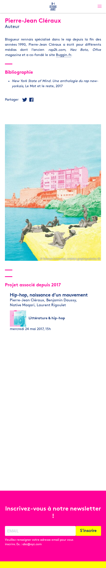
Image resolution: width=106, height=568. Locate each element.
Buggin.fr (63, 55)
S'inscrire (88, 531)
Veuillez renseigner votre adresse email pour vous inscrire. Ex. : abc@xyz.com (39, 542)
